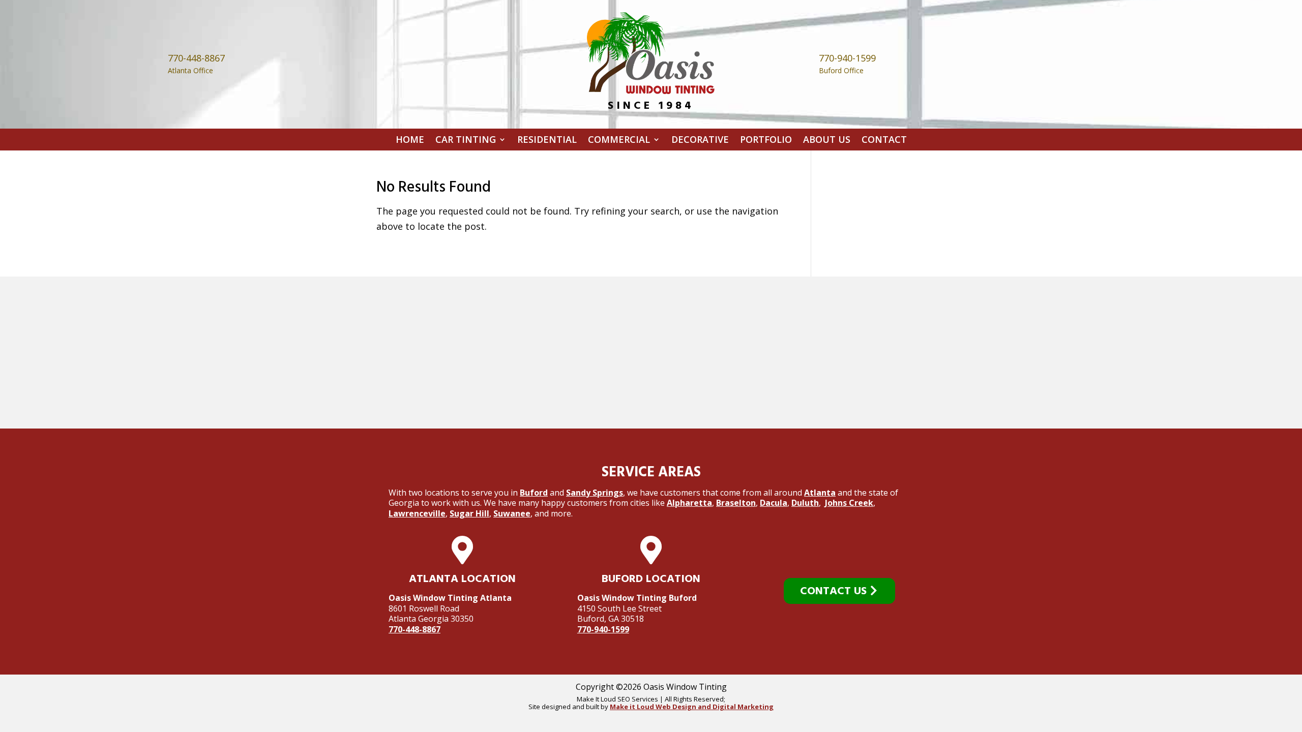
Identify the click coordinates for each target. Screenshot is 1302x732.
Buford (534, 492)
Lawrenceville (417, 513)
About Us (826, 141)
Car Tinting (465, 141)
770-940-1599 (603, 629)
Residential (547, 141)
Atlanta (820, 492)
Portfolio (766, 141)
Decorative (700, 141)
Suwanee (511, 513)
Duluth (805, 502)
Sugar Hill (469, 513)
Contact (884, 141)
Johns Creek (849, 502)
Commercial (619, 141)
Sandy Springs (594, 492)
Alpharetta (689, 502)
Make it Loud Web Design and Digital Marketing (692, 706)
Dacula (773, 502)
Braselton (736, 502)
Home (410, 141)
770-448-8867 (414, 629)
